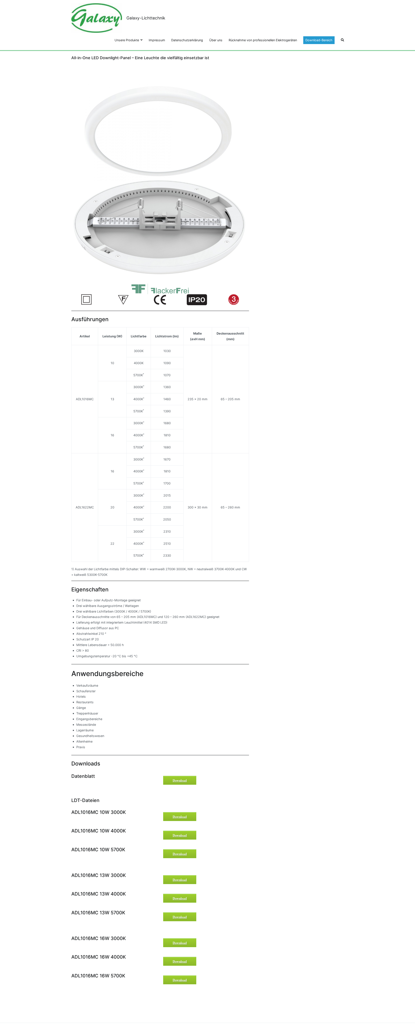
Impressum (157, 40)
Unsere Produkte (127, 40)
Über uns (215, 40)
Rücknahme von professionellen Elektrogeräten (263, 40)
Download (180, 780)
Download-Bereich (318, 40)
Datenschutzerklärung (187, 40)
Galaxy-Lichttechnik (145, 18)
